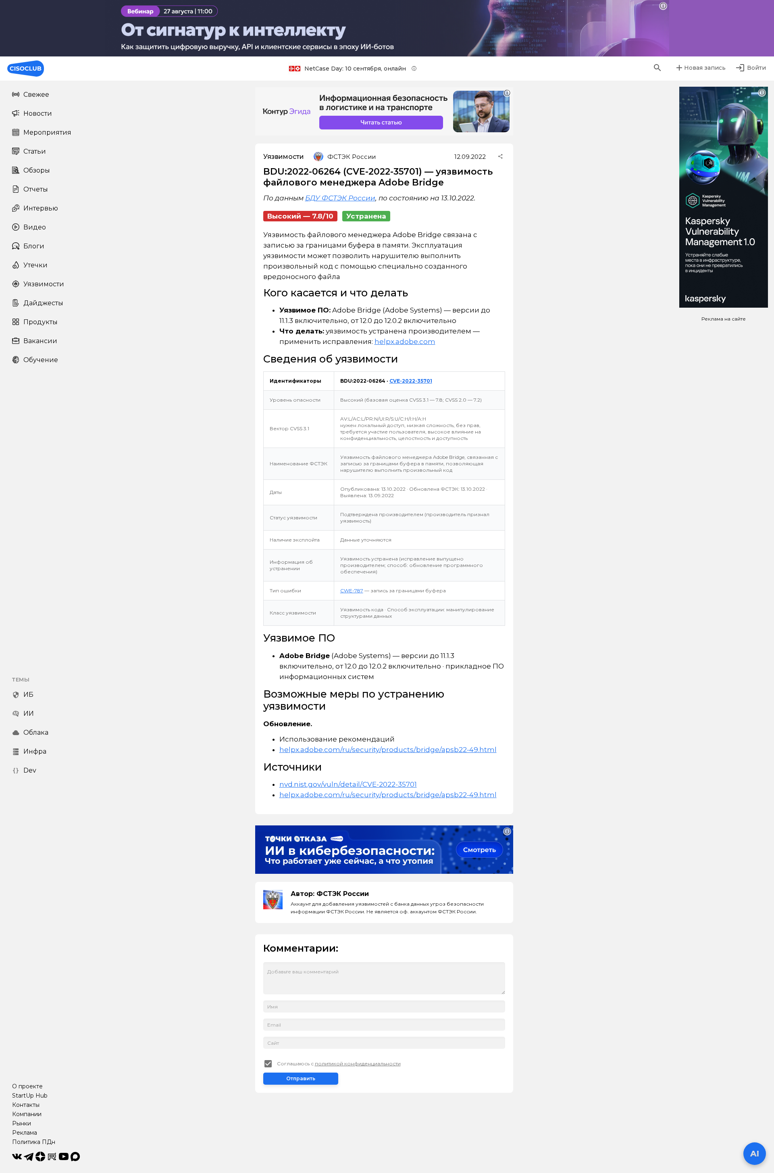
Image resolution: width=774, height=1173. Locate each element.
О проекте (27, 1086)
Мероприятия (47, 132)
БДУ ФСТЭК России (340, 198)
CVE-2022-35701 (410, 381)
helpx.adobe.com (405, 342)
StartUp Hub (30, 1095)
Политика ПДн (33, 1142)
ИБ (28, 694)
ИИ (28, 713)
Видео (34, 227)
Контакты (26, 1104)
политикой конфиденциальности (358, 1063)
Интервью (40, 208)
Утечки (35, 265)
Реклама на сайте (723, 319)
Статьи (34, 151)
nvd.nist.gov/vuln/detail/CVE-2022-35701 (348, 784)
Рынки (21, 1123)
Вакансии (40, 341)
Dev (29, 770)
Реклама (24, 1132)
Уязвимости (43, 284)
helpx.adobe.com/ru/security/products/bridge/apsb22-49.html (388, 750)
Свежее (36, 94)
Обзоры (36, 170)
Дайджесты (43, 303)
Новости (37, 113)
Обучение (40, 360)
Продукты (40, 322)
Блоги (33, 246)
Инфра (34, 751)
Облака (35, 732)
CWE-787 (351, 591)
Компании (27, 1114)
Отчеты (35, 189)
